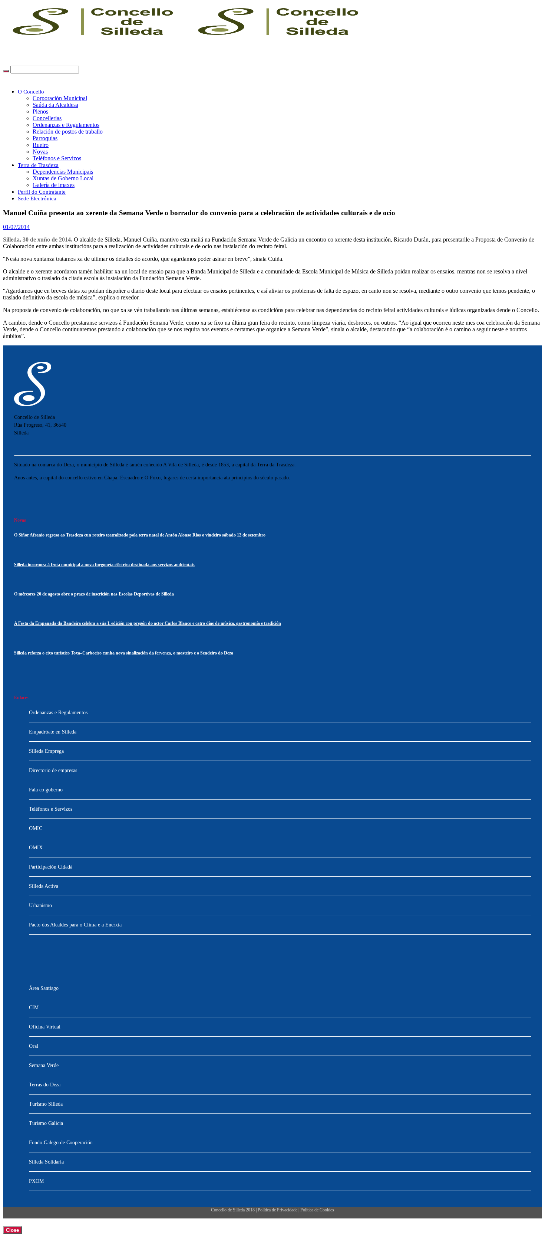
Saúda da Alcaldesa (55, 105)
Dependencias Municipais (63, 171)
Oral (33, 1046)
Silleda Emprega (46, 751)
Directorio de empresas (53, 770)
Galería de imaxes (54, 185)
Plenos (40, 111)
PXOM (36, 1181)
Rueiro (41, 145)
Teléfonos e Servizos (57, 158)
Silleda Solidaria (46, 1162)
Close (12, 1230)
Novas (40, 151)
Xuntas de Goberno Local (63, 178)
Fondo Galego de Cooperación (61, 1142)
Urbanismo (40, 905)
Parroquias (45, 138)
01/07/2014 (16, 227)
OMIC (35, 828)
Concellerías (47, 118)
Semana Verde (44, 1065)
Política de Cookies (317, 1210)
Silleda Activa (43, 886)
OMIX (36, 847)
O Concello (31, 92)
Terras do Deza (44, 1084)
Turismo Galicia (46, 1123)
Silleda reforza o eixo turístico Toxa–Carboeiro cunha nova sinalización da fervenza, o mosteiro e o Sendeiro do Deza (123, 653)
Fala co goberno (46, 790)
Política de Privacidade (277, 1210)
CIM (34, 1007)
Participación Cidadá (50, 867)
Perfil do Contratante (42, 192)
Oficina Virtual (44, 1027)
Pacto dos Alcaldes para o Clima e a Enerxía (75, 925)
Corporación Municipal (60, 98)
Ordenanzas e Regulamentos (66, 125)
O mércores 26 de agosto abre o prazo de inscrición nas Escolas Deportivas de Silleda (94, 594)
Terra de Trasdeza (38, 165)
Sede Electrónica (37, 198)
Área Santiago (44, 988)
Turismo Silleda (46, 1104)
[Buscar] (6, 71)
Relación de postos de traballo (68, 131)
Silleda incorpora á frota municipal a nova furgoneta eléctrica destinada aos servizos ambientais (104, 564)
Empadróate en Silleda (52, 732)
